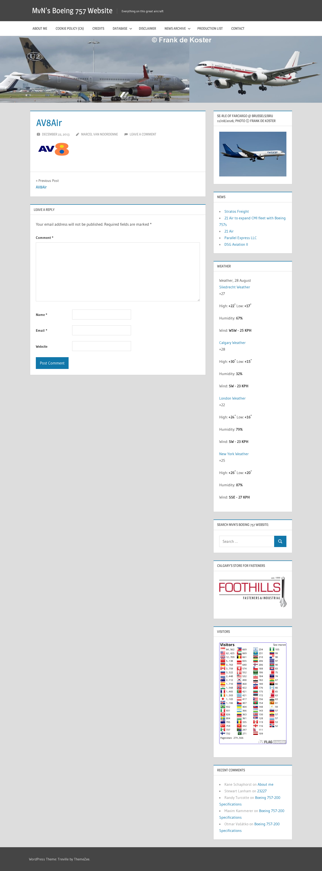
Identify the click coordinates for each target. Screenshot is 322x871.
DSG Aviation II (236, 244)
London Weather (232, 398)
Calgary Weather (232, 342)
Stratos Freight (236, 211)
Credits (98, 28)
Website (41, 346)
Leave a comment (143, 134)
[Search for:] (246, 541)
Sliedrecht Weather (234, 287)
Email (41, 330)
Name (41, 314)
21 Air (229, 231)
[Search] (280, 541)
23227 (262, 791)
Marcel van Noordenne (99, 134)
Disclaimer (147, 28)
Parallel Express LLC (240, 237)
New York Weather (234, 453)
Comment (44, 237)
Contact (237, 28)
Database (120, 28)
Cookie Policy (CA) (70, 28)
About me (40, 28)
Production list (210, 28)
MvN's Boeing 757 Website (72, 10)
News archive (175, 28)
